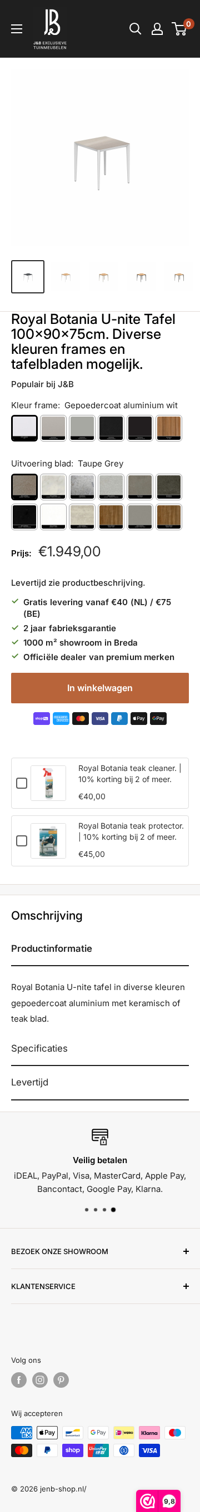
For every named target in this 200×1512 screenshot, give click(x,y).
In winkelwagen (100, 687)
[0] (180, 28)
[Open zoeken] (135, 29)
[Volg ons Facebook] (19, 1380)
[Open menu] (16, 28)
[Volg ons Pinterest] (61, 1380)
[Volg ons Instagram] (40, 1380)
